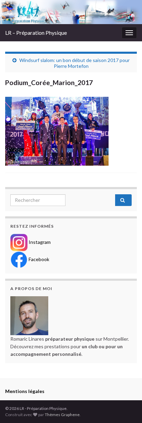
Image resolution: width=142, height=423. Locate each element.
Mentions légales (24, 391)
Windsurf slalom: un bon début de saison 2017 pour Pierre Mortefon (74, 63)
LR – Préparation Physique (36, 32)
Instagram (39, 242)
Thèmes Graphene (62, 414)
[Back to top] (126, 407)
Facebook (38, 259)
